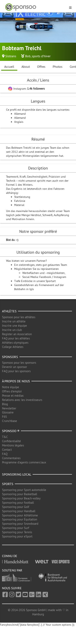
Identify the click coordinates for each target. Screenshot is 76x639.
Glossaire (8, 412)
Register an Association (17, 334)
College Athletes (12, 347)
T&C (5, 437)
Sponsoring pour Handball (18, 511)
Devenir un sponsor (14, 367)
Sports (7, 484)
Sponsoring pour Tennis (17, 532)
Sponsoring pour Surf (15, 528)
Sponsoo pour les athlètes (18, 317)
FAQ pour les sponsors (16, 371)
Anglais (18, 122)
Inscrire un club (12, 330)
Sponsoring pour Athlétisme (20, 515)
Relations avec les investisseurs (22, 400)
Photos (57, 67)
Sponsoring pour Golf (15, 507)
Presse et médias (13, 395)
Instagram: (29, 88)
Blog (5, 404)
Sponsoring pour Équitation (19, 519)
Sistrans (10, 56)
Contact (7, 449)
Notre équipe (10, 387)
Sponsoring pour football (18, 502)
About (25, 67)
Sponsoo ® (10, 431)
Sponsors (10, 357)
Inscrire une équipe (14, 325)
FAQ (4, 454)
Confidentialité (11, 441)
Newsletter (9, 408)
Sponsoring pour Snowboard (20, 524)
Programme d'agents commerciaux (24, 462)
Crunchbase (9, 421)
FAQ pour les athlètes (16, 338)
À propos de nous (16, 381)
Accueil (9, 67)
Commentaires (11, 458)
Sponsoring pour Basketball (19, 494)
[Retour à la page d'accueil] (35, 7)
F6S (4, 417)
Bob (28, 56)
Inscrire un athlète (14, 321)
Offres (41, 67)
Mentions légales (13, 445)
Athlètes (9, 311)
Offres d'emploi (12, 391)
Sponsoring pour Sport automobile (24, 490)
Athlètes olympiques (15, 342)
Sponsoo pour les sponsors (19, 363)
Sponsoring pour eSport (17, 536)
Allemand (20, 114)
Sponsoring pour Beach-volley (21, 498)
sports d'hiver (41, 56)
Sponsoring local (16, 474)
